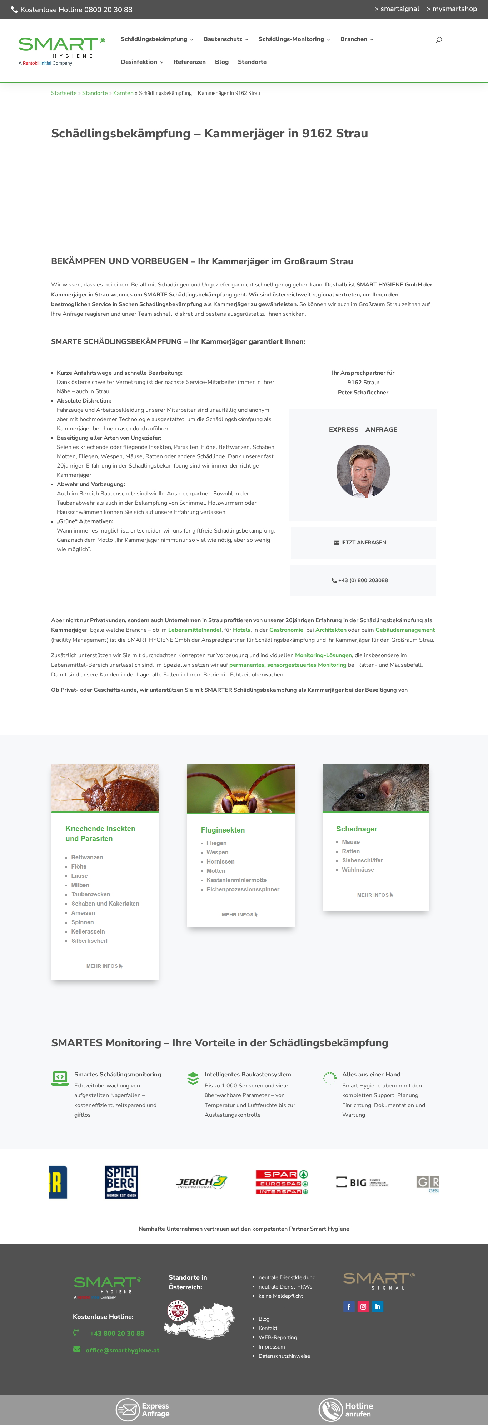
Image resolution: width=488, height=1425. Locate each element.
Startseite (64, 93)
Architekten (331, 630)
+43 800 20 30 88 (117, 1333)
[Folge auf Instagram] (363, 1306)
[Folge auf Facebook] (349, 1306)
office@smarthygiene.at (122, 1350)
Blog (264, 1318)
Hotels (241, 630)
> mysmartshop (452, 9)
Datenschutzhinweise (284, 1356)
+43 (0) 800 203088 (363, 580)
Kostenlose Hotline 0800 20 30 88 (76, 10)
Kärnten (123, 93)
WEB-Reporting (278, 1337)
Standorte (95, 93)
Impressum (272, 1346)
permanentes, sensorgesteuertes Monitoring (288, 665)
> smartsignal (396, 9)
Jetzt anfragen (363, 542)
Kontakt (268, 1328)
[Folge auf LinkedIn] (377, 1306)
